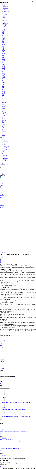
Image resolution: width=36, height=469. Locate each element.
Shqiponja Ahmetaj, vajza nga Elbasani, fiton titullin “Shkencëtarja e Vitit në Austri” (14, 409)
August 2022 (3, 38)
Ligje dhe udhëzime (5, 20)
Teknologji (4, 17)
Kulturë (4, 15)
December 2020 (3, 51)
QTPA (4, 26)
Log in (2, 134)
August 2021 (3, 46)
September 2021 (3, 45)
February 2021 (3, 50)
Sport (3, 16)
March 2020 (3, 57)
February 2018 (3, 73)
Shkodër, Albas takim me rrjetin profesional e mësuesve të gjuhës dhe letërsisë (14, 431)
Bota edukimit (3, 109)
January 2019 (3, 66)
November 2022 (3, 36)
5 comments (1, 186)
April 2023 (3, 33)
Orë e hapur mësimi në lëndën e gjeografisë (8, 439)
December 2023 (3, 29)
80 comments (1, 197)
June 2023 (3, 32)
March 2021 (3, 49)
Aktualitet (4, 5)
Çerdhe (2, 111)
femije (2, 339)
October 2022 (3, 37)
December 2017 (3, 74)
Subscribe (8, 462)
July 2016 (3, 85)
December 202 (3, 99)
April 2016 (3, 87)
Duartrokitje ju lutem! (4, 113)
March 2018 (3, 72)
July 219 (3, 94)
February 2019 (3, 65)
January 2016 (3, 89)
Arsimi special (3, 108)
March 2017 (3, 80)
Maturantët (3, 122)
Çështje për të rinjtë (5, 12)
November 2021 (3, 44)
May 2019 (3, 63)
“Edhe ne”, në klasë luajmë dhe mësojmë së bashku (9, 448)
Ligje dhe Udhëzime (5, 8)
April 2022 (3, 41)
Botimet (4, 161)
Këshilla (4, 9)
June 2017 (3, 78)
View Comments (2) (3, 360)
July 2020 (3, 54)
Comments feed (3, 135)
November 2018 (3, 67)
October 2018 (3, 68)
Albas (2, 105)
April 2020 (3, 56)
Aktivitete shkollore (5, 24)
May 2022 (3, 40)
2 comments (1, 257)
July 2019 (3, 62)
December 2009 (3, 92)
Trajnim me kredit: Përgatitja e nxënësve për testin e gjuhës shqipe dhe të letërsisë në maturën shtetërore (17, 416)
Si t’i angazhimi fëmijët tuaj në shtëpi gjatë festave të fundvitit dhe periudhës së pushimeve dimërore (16, 402)
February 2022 (3, 42)
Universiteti (3, 130)
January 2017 (3, 81)
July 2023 (3, 31)
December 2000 (3, 93)
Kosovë (2, 18)
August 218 (3, 96)
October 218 (3, 95)
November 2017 (3, 75)
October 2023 (3, 30)
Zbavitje (4, 152)
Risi (3, 7)
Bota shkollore (3, 4)
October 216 (3, 98)
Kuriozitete (3, 119)
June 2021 (3, 47)
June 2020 (3, 55)
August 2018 (3, 69)
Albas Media (4, 25)
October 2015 (3, 90)
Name (1, 355)
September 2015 (3, 91)
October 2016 (3, 83)
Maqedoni (3, 21)
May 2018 (3, 71)
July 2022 (3, 39)
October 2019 (3, 60)
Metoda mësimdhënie (4, 252)
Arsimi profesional (4, 107)
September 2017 (3, 76)
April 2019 (3, 64)
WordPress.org (3, 136)
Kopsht (2, 117)
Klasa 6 (2, 116)
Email (1, 356)
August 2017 (3, 77)
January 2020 (3, 58)
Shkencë (3, 127)
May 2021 (3, 48)
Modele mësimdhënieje (5, 23)
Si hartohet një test (3, 456)
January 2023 (3, 35)
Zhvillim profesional (5, 6)
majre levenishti (3, 340)
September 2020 (3, 53)
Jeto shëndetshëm (4, 114)
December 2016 (3, 82)
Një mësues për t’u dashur (6, 11)
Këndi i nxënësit (5, 14)
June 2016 (3, 86)
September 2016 (3, 84)
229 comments (2, 176)
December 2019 (3, 59)
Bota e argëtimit (3, 13)
